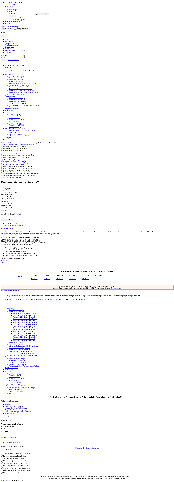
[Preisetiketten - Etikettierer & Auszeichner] (87, 241)
